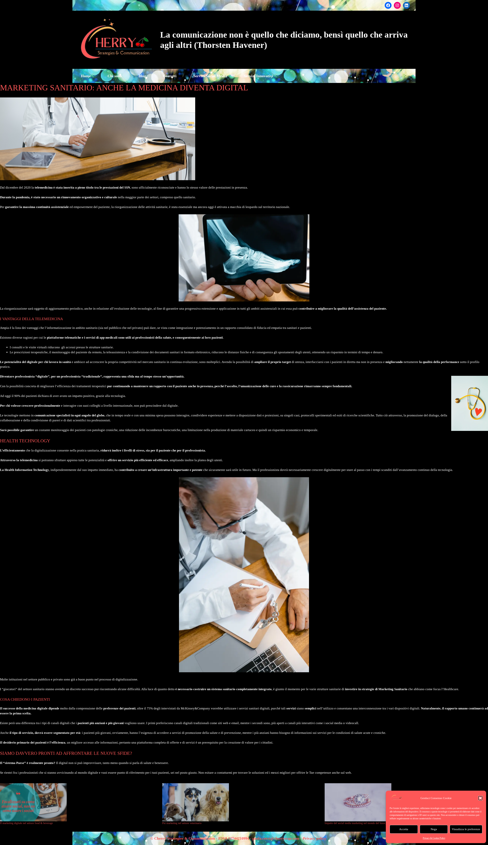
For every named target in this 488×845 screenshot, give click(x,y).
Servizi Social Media (210, 76)
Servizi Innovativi (258, 76)
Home (86, 76)
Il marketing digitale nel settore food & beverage (26, 823)
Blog (142, 76)
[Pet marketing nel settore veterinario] (241, 802)
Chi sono (115, 76)
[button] (480, 798)
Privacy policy (314, 838)
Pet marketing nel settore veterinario (181, 823)
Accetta (403, 829)
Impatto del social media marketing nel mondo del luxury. (356, 823)
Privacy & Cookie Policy (434, 838)
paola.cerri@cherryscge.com (275, 838)
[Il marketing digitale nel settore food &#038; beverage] (79, 802)
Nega (434, 829)
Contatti (170, 76)
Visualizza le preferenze (466, 829)
